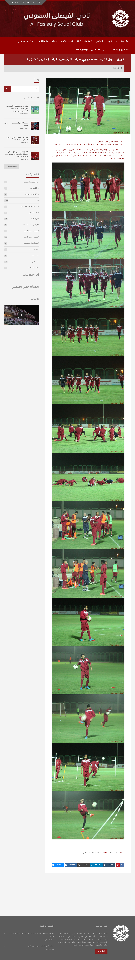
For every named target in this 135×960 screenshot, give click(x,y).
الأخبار (102, 853)
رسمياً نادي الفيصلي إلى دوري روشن (41, 946)
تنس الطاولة (34, 249)
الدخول (16, 2)
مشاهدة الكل (12, 166)
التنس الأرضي (34, 213)
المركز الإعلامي (114, 853)
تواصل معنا (82, 50)
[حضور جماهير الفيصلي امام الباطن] (21, 315)
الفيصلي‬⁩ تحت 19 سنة (31, 237)
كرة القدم (86, 853)
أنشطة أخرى (67, 41)
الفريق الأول (95, 853)
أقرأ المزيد (101, 951)
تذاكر (106, 50)
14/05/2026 (24, 128)
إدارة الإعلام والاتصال (31, 194)
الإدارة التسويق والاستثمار (30, 207)
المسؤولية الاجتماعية (31, 243)
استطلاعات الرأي (26, 41)
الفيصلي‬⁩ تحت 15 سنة (31, 225)
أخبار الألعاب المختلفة (31, 182)
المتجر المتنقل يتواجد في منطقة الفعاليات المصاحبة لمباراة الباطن (16, 154)
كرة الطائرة (35, 256)
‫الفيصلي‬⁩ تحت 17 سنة (31, 231)
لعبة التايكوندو (33, 268)
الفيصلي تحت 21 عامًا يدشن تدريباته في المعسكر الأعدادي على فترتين (17, 109)
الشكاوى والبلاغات (120, 50)
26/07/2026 (24, 114)
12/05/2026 (24, 143)
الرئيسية (125, 41)
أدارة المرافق (34, 188)
